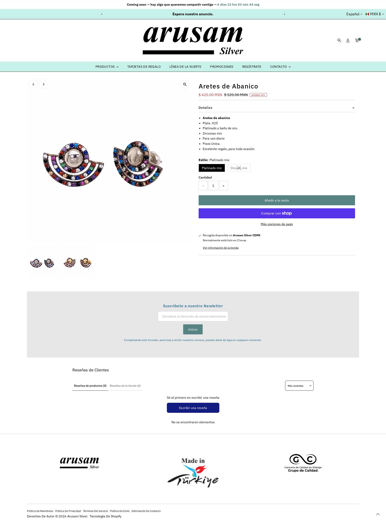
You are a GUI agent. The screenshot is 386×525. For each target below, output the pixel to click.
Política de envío (119, 511)
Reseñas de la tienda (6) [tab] (125, 385)
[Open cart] (357, 40)
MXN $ (375, 14)
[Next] (284, 14)
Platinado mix (212, 168)
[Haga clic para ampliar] (184, 84)
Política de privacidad (68, 511)
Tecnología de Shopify (105, 516)
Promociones (221, 67)
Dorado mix (240, 169)
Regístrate (251, 67)
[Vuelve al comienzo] (378, 514)
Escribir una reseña (193, 408)
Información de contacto (146, 511)
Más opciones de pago (277, 224)
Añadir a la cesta (277, 200)
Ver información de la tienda (220, 247)
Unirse (193, 329)
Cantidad (205, 177)
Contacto (279, 67)
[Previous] (101, 14)
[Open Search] (339, 40)
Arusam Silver (77, 516)
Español (352, 14)
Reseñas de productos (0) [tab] (90, 385)
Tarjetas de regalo (144, 67)
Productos (105, 67)
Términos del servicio (95, 511)
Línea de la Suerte (185, 67)
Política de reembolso (40, 511)
